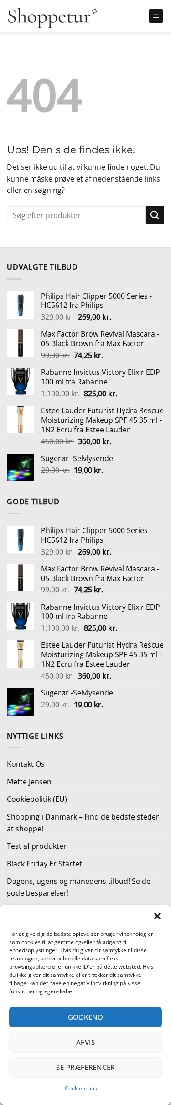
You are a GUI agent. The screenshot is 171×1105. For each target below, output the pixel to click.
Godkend (85, 1017)
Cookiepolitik (81, 1088)
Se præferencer (85, 1067)
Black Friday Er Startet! (45, 864)
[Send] (155, 215)
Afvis (85, 1042)
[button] (157, 916)
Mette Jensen (29, 782)
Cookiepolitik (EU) (37, 799)
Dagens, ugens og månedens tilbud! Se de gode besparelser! (78, 887)
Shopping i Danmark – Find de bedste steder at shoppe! (83, 823)
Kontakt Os (26, 764)
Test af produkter (37, 846)
